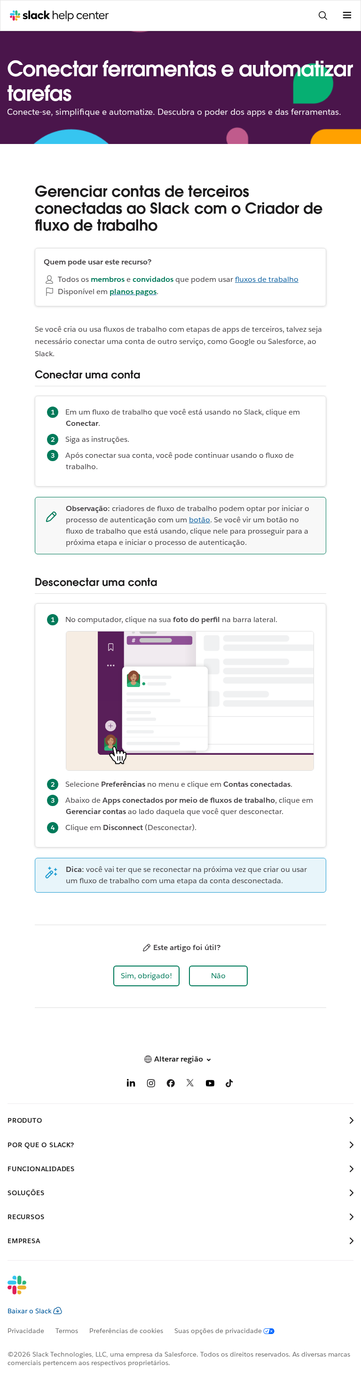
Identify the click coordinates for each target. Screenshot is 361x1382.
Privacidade (26, 1330)
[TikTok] (230, 1085)
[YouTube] (210, 1085)
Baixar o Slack (30, 1311)
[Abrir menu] (347, 15)
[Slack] (173, 1291)
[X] (190, 1085)
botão (199, 520)
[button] (146, 976)
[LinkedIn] (131, 1085)
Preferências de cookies (126, 1330)
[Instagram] (151, 1085)
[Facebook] (170, 1085)
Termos (66, 1330)
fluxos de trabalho (266, 279)
